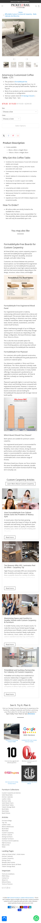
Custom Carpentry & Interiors (11, 793)
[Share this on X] (4, 135)
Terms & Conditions (8, 874)
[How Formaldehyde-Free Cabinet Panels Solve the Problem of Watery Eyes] (20, 498)
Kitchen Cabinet (7, 835)
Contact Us (5, 878)
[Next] (26, 59)
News (3, 847)
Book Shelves (6, 813)
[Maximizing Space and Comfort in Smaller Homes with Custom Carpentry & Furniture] (20, 604)
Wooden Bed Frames (8, 862)
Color (4, 115)
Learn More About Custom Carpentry (20, 484)
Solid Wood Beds (7, 795)
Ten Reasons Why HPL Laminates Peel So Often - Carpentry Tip (19, 566)
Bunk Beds (5, 809)
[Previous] (14, 59)
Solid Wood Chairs (8, 803)
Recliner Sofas (6, 801)
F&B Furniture (6, 843)
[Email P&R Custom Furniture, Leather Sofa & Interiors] (3, 888)
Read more (10, 537)
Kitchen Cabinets (7, 797)
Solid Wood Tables (8, 805)
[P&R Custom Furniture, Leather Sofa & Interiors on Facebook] (5, 888)
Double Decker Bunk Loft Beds (11, 864)
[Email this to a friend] (18, 135)
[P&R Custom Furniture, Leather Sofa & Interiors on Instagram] (7, 888)
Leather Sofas (6, 799)
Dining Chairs (6, 860)
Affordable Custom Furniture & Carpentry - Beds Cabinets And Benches (20, 15)
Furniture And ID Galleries (10, 841)
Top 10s (4, 822)
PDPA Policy (5, 876)
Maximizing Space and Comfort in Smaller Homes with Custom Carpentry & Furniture (20, 620)
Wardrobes (5, 811)
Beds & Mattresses (8, 827)
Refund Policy (6, 882)
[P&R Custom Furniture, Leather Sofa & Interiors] (20, 6)
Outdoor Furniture (8, 839)
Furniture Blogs (7, 820)
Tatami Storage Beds (8, 807)
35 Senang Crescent (27, 96)
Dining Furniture (7, 837)
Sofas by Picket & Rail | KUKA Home (13, 854)
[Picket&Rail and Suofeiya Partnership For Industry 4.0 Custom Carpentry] (20, 657)
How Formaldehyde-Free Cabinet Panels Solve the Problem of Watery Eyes (19, 514)
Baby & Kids (6, 845)
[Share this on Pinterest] (13, 135)
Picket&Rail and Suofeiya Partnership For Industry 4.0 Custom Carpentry (19, 671)
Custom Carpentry (8, 833)
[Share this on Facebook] (8, 135)
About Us (5, 880)
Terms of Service (7, 884)
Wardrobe (5, 831)
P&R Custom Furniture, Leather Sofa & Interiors (20, 897)
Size (3, 108)
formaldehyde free (21, 82)
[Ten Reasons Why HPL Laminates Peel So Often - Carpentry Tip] (20, 551)
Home (20, 12)
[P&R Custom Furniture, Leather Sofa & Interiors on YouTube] (9, 888)
